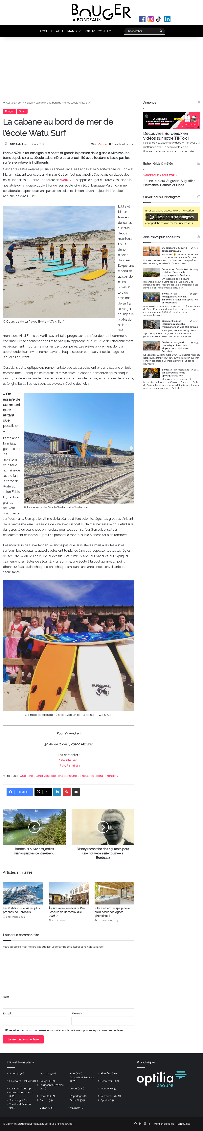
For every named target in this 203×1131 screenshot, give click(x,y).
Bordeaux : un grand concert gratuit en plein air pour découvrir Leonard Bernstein (176, 347)
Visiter (43, 1107)
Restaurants (108, 1096)
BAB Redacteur (18, 144)
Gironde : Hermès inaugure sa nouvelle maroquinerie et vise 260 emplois (180, 324)
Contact (105, 31)
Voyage (74, 1107)
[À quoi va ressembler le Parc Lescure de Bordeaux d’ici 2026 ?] (69, 893)
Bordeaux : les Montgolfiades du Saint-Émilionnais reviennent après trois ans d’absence (180, 298)
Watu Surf (67, 180)
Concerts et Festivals (82, 1077)
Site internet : (68, 760)
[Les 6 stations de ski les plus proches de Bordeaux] (23, 893)
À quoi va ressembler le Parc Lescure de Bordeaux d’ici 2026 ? (67, 912)
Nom (6, 996)
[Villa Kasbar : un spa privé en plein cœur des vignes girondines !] (114, 893)
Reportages (76, 1096)
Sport (30, 102)
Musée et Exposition (21, 1092)
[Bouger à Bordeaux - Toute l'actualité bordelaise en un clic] (101, 12)
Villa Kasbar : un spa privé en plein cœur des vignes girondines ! (113, 912)
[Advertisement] (101, 71)
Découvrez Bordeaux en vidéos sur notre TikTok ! (166, 136)
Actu (60, 31)
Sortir (89, 31)
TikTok (159, 19)
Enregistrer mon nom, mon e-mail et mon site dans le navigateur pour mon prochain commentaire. (64, 1030)
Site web (76, 1013)
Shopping (15, 1100)
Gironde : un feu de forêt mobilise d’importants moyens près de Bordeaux (176, 272)
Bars (72, 1073)
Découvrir (106, 1081)
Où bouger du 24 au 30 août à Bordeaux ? (174, 249)
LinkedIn (167, 19)
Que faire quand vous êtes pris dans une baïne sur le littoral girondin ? (69, 776)
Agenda (44, 1073)
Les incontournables (51, 1084)
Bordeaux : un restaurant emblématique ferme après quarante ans (175, 372)
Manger (74, 31)
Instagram (150, 19)
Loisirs (73, 1088)
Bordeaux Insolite (19, 1081)
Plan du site (183, 1123)
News (43, 1096)
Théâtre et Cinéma (20, 1104)
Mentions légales (164, 1123)
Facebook (142, 19)
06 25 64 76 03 (68, 766)
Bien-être (106, 1073)
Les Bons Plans (18, 1088)
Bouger (9, 111)
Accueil (46, 31)
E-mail (7, 1013)
